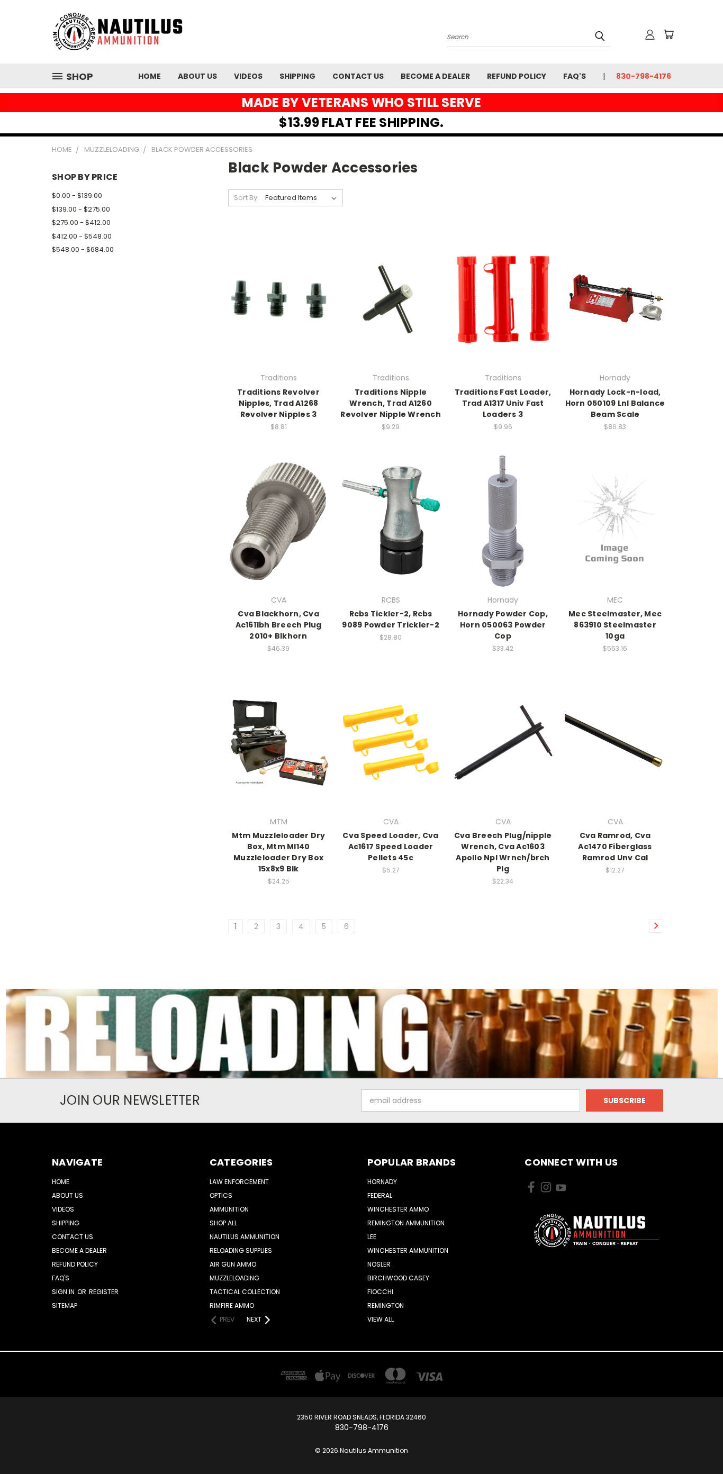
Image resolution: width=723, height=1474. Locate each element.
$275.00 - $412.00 (81, 222)
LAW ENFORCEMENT (239, 1181)
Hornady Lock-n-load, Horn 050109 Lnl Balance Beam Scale (615, 403)
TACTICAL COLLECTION (245, 1291)
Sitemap (64, 1305)
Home (149, 76)
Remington (385, 1305)
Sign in (64, 1291)
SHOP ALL (223, 1222)
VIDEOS (248, 76)
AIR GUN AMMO (233, 1264)
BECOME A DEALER (435, 76)
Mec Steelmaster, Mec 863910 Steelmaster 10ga (615, 624)
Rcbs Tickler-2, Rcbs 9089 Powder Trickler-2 (390, 619)
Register (104, 1291)
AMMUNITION (229, 1209)
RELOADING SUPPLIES (241, 1250)
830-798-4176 (643, 76)
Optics (221, 1195)
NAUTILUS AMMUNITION (244, 1236)
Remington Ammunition (406, 1222)
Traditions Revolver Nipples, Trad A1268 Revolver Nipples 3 (278, 403)
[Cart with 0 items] (668, 34)
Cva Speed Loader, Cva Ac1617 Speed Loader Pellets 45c (390, 846)
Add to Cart (278, 317)
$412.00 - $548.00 (82, 236)
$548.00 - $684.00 (83, 249)
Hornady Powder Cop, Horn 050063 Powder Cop (503, 624)
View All (380, 1319)
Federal (379, 1195)
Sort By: (246, 198)
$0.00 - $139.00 (77, 195)
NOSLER (379, 1264)
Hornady (382, 1181)
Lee (371, 1236)
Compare (275, 297)
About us (197, 76)
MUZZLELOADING (234, 1277)
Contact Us (358, 76)
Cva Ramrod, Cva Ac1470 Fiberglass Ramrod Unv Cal (615, 846)
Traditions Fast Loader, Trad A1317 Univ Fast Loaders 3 (503, 403)
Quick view (278, 276)
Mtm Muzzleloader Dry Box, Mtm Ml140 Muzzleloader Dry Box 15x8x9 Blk (279, 852)
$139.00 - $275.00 (81, 209)
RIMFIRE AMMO (232, 1305)
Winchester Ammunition (407, 1250)
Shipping (297, 76)
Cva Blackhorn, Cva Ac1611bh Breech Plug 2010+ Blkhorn (279, 624)
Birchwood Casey (398, 1277)
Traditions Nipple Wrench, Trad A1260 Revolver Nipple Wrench (390, 403)
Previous (695, 1441)
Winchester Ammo (398, 1209)
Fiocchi (380, 1291)
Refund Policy (516, 76)
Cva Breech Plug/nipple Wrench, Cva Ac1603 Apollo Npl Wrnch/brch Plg (503, 852)
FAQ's (574, 76)
